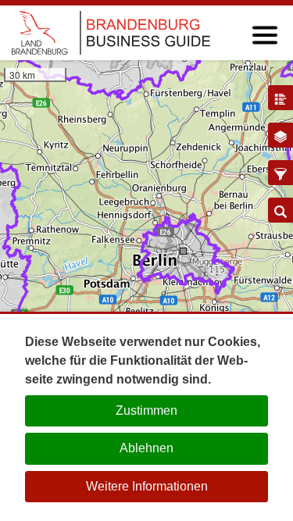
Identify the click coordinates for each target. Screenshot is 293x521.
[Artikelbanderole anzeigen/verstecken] (280, 97)
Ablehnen (146, 448)
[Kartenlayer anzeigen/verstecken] (280, 135)
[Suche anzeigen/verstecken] (280, 210)
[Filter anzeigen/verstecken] (280, 172)
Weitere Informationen (147, 486)
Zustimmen (146, 410)
